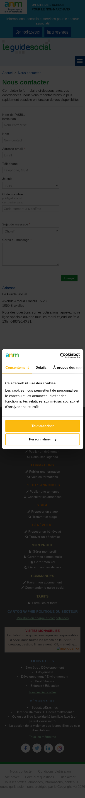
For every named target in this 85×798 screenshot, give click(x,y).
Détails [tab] (40, 367)
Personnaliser (40, 439)
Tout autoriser (43, 426)
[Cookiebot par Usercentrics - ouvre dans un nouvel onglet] (60, 355)
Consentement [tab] (17, 367)
